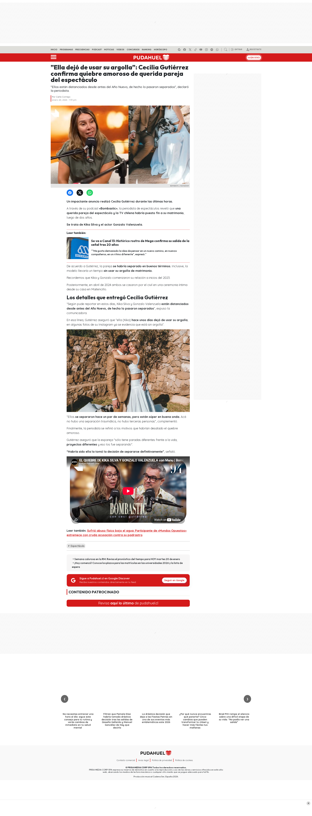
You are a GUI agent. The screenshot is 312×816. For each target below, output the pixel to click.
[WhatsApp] (90, 193)
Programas (66, 49)
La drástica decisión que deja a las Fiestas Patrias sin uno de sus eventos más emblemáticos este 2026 (156, 718)
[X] (190, 49)
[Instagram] (207, 49)
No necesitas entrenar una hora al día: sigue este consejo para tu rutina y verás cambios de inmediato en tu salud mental (78, 721)
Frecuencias (82, 49)
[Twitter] (80, 193)
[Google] (180, 49)
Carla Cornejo (63, 96)
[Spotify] (212, 49)
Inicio (54, 49)
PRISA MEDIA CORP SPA (140, 767)
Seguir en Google (174, 580)
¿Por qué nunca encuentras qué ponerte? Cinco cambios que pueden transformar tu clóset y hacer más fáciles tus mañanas (195, 721)
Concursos (133, 49)
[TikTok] (196, 49)
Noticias (109, 49)
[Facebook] (185, 49)
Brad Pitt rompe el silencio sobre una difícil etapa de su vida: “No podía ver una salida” (234, 718)
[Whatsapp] (218, 49)
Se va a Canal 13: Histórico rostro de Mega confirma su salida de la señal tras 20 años (140, 243)
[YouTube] (201, 49)
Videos (120, 49)
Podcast (97, 49)
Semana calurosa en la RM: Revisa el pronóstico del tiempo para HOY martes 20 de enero (127, 559)
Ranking (146, 49)
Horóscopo (160, 49)
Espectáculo (77, 545)
